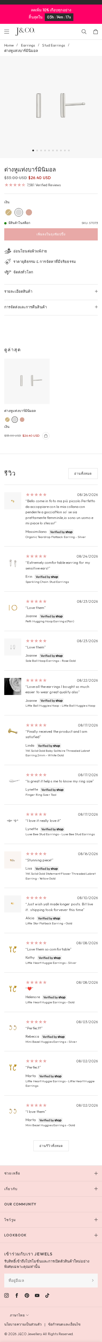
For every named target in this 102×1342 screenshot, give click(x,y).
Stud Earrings (53, 45)
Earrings (28, 45)
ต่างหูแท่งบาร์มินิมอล (20, 411)
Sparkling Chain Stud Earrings (47, 582)
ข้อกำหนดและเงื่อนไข (64, 1324)
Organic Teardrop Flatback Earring (50, 537)
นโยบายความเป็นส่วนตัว (23, 1324)
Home (9, 45)
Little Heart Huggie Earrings (45, 963)
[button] (33, 150)
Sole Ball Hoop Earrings (42, 661)
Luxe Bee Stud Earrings (42, 834)
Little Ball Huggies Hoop (42, 705)
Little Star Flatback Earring (44, 923)
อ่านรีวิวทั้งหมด (51, 1146)
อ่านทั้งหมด (83, 473)
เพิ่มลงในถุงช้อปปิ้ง (51, 234)
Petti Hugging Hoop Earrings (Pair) (50, 621)
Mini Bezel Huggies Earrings (46, 1042)
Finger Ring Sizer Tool (41, 795)
